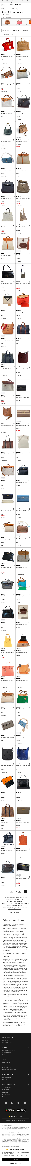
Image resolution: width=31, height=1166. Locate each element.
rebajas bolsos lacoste (14, 909)
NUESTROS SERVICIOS (8, 1037)
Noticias (4, 1097)
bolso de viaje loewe (7, 903)
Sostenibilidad (6, 1090)
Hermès (8, 9)
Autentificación (6, 1052)
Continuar (15, 1159)
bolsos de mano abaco (21, 903)
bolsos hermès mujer (18, 896)
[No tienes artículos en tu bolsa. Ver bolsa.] (28, 5)
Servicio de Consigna (8, 1042)
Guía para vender (7, 1067)
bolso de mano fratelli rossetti (14, 901)
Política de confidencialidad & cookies (14, 1120)
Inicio (2, 9)
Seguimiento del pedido (8, 1050)
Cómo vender (6, 1062)
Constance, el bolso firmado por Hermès (14, 1024)
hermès (8, 896)
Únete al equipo (6, 1094)
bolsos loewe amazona (12, 899)
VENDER (4, 1060)
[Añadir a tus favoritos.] (14, 55)
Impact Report (6, 1092)
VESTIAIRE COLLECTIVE (8, 1084)
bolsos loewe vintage (9, 898)
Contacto (4, 1080)
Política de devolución (8, 1055)
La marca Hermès (7, 999)
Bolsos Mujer (15, 9)
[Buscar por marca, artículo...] (2, 4)
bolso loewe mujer (21, 898)
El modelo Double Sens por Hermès (12, 1025)
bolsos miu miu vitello (21, 907)
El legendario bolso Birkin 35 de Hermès (14, 1022)
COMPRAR (5, 1047)
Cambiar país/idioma (15, 1163)
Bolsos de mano (25, 9)
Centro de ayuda (6, 1077)
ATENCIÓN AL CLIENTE (8, 1074)
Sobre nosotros (6, 1087)
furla (22, 899)
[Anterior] (11, 891)
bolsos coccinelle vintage (14, 905)
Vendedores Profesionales (9, 1070)
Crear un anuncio (7, 1065)
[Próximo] (19, 891)
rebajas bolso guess (7, 907)
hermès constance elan (15, 913)
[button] (28, 5)
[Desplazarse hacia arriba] (25, 891)
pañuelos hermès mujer (14, 911)
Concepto (5, 1040)
